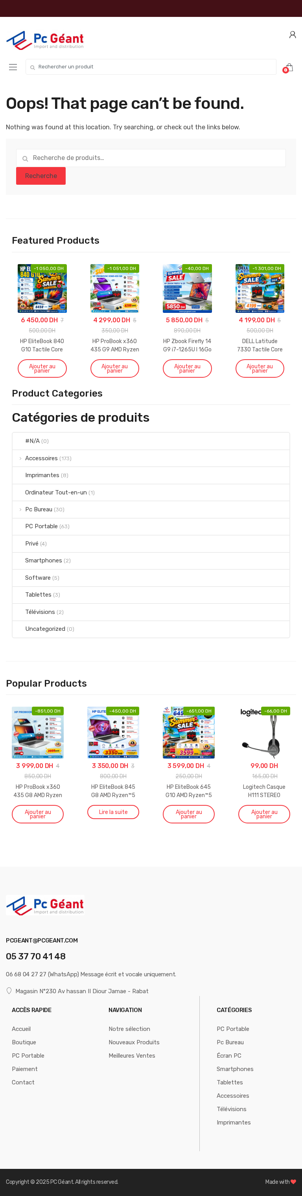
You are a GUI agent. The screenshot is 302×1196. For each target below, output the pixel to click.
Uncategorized (45, 628)
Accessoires (41, 458)
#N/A (32, 441)
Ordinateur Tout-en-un (56, 492)
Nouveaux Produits (134, 1042)
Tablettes (38, 594)
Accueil (21, 1028)
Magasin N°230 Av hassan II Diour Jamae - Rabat (82, 991)
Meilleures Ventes (132, 1055)
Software (38, 577)
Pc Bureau (38, 509)
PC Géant (61, 1182)
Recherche (41, 176)
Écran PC (229, 1055)
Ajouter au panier (42, 368)
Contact (23, 1082)
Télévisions (40, 611)
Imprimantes (42, 475)
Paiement (25, 1069)
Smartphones (43, 560)
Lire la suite (113, 812)
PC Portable (41, 526)
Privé (32, 543)
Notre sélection (129, 1028)
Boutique (24, 1042)
